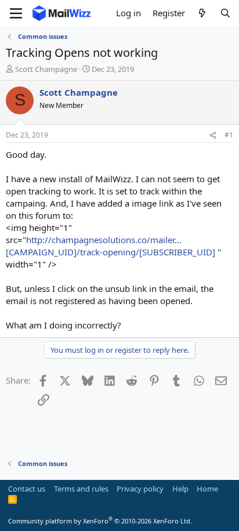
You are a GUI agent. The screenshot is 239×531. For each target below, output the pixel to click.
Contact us (26, 488)
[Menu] (16, 13)
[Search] (225, 13)
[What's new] (202, 13)
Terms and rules (81, 488)
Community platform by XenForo (100, 520)
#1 (228, 135)
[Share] (212, 135)
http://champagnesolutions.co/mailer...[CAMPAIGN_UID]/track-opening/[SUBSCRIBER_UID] (110, 246)
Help (180, 488)
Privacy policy (140, 488)
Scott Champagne (46, 69)
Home (207, 488)
